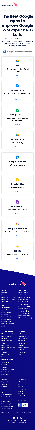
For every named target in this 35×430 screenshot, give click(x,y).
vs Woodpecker (23, 348)
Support (4, 380)
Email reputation (7, 406)
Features (4, 293)
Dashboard (5, 295)
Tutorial (4, 384)
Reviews (21, 386)
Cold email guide (24, 295)
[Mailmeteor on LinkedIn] (17, 418)
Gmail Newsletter (24, 311)
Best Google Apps (24, 302)
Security (23, 420)
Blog (19, 384)
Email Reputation (7, 321)
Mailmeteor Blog (23, 293)
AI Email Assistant (7, 302)
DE (25, 400)
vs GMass (21, 343)
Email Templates (24, 316)
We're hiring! (22, 396)
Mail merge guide (24, 297)
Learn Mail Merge (7, 397)
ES (19, 400)
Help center (5, 382)
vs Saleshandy (23, 352)
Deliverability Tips (7, 404)
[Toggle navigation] (30, 5)
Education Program (7, 359)
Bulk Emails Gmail (24, 309)
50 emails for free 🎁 (25, 318)
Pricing (20, 391)
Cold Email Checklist (8, 370)
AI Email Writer (6, 308)
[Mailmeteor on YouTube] (14, 418)
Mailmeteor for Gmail (8, 334)
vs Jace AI (21, 341)
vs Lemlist (21, 345)
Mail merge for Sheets (8, 297)
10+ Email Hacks (6, 408)
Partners (21, 393)
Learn (3, 392)
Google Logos (23, 304)
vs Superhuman (23, 336)
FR (22, 400)
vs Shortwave (23, 338)
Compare (21, 332)
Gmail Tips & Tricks (7, 399)
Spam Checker (6, 310)
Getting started (6, 395)
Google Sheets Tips (7, 402)
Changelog (22, 389)
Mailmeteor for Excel (8, 348)
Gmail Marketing (24, 313)
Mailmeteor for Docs (8, 345)
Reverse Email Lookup (8, 317)
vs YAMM (21, 350)
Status (20, 398)
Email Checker (6, 312)
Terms (9, 420)
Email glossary (23, 299)
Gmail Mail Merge (24, 306)
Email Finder (5, 315)
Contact (4, 386)
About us (21, 382)
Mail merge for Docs (8, 299)
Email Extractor (6, 319)
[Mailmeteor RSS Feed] (21, 418)
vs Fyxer (21, 334)
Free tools (5, 305)
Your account (6, 389)
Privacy (16, 420)
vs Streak (21, 354)
